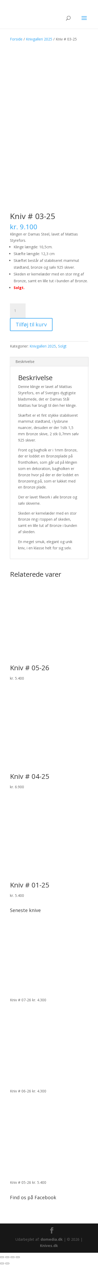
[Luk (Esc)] (18, 1257)
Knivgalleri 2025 (39, 39)
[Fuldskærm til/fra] (7, 1257)
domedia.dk (52, 1239)
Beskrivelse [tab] (24, 361)
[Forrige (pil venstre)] (2, 1263)
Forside (16, 39)
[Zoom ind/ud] (2, 1257)
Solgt (62, 346)
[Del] (12, 1257)
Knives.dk (49, 1245)
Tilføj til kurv (31, 324)
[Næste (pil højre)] (7, 1263)
